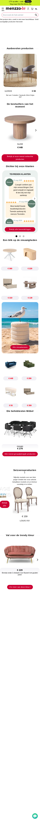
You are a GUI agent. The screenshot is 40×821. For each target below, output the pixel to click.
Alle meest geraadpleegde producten (20, 454)
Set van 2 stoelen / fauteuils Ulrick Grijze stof (20, 96)
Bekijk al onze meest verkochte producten (20, 157)
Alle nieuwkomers (20, 347)
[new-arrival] (20, 327)
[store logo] (15, 8)
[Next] (35, 130)
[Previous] (4, 73)
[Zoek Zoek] (36, 14)
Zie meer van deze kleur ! (20, 587)
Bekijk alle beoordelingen (20, 229)
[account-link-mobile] (28, 8)
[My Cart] (32, 9)
